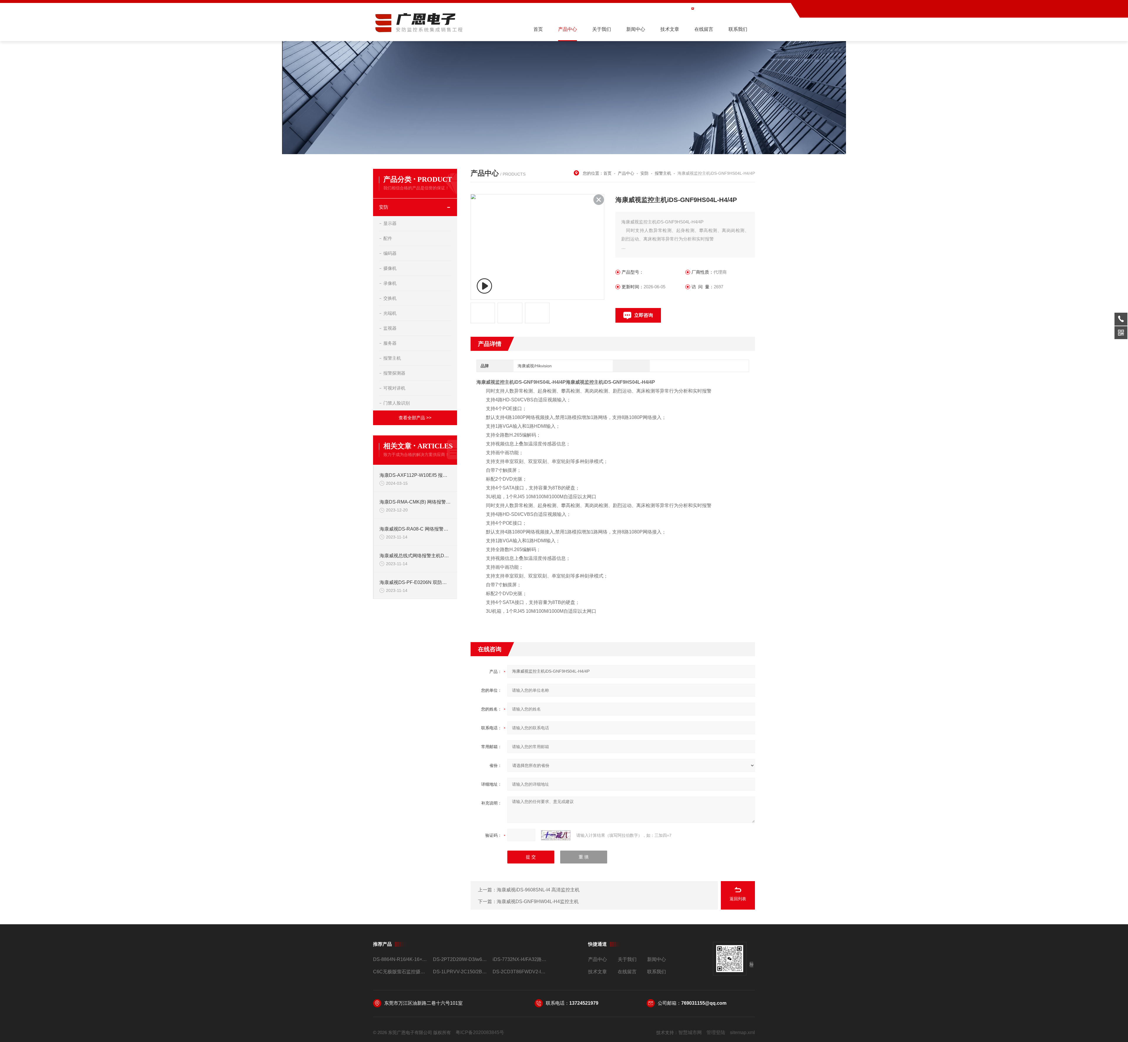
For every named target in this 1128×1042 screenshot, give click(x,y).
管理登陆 (715, 1032)
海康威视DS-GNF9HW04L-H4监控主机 (538, 901)
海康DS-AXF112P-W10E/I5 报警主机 (415, 475)
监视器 (390, 328)
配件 (387, 238)
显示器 (390, 223)
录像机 (390, 283)
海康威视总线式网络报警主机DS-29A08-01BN (415, 555)
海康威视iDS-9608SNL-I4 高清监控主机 (538, 889)
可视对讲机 (394, 388)
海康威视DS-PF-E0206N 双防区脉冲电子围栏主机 (415, 582)
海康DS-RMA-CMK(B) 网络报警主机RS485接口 (415, 501)
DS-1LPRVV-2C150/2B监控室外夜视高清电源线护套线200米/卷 (460, 971)
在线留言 (703, 29)
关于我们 (601, 29)
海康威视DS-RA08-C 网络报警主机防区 (415, 528)
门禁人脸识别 (396, 402)
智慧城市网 (690, 1032)
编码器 (390, 253)
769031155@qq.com (703, 1003)
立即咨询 (643, 315)
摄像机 (390, 268)
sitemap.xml (742, 1032)
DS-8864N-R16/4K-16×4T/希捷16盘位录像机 (400, 959)
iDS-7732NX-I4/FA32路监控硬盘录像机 (520, 959)
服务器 (390, 343)
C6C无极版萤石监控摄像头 (400, 971)
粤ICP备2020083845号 (480, 1032)
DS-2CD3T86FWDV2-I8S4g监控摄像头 (520, 971)
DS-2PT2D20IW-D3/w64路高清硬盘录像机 (460, 959)
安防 (383, 207)
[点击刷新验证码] (555, 835)
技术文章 (669, 29)
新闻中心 (635, 29)
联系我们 (737, 29)
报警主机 (392, 358)
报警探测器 (394, 373)
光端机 (390, 313)
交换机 (390, 298)
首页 (538, 29)
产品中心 (567, 29)
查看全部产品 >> (415, 417)
